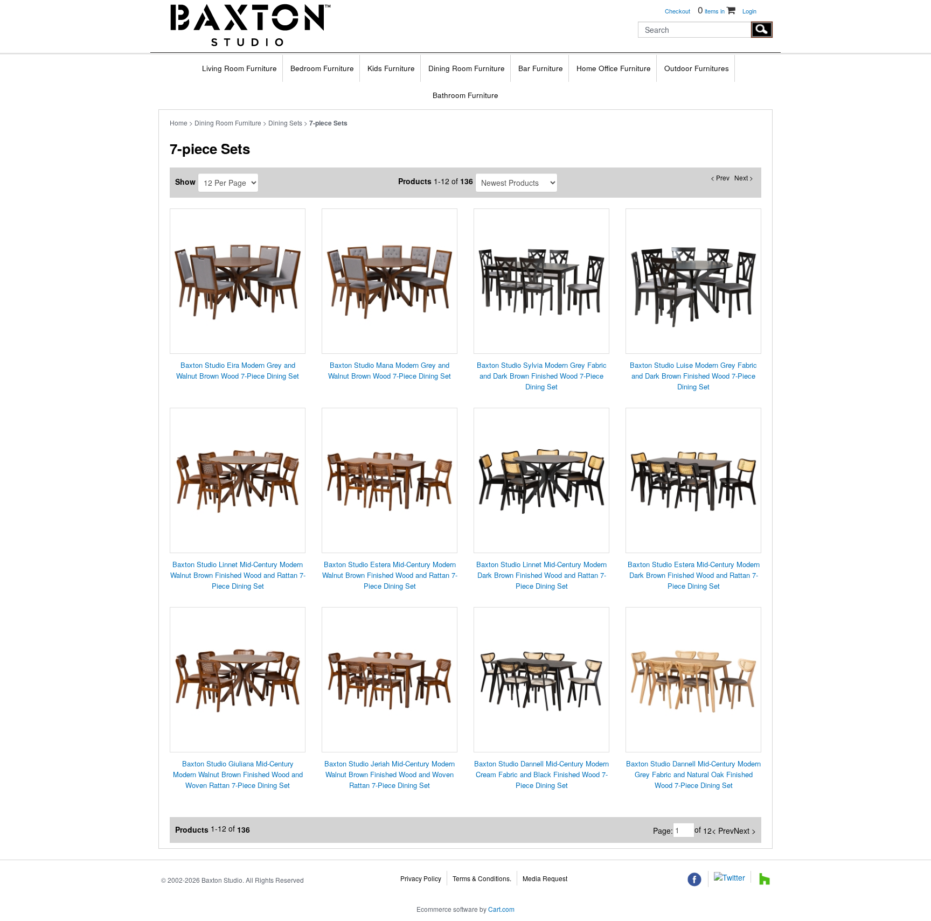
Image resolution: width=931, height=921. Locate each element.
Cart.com (501, 908)
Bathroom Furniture (465, 95)
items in (712, 10)
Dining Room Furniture (466, 68)
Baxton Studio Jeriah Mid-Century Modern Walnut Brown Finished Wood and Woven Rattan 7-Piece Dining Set (389, 774)
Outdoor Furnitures (696, 68)
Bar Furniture (540, 68)
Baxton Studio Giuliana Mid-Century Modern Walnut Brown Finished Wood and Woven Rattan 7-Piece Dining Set (238, 774)
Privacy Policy (420, 878)
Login (749, 10)
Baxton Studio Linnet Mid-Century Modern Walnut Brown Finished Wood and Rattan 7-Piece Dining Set (237, 575)
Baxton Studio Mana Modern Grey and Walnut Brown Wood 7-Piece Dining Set (389, 370)
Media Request (545, 878)
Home (178, 122)
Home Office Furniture (613, 68)
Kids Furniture (391, 68)
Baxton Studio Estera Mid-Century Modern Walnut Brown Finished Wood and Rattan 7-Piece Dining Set (389, 575)
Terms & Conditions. (482, 878)
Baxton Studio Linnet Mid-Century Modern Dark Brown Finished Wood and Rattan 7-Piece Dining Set (541, 575)
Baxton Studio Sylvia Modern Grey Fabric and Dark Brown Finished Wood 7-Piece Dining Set (542, 376)
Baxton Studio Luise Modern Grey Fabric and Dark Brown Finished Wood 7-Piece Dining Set (693, 376)
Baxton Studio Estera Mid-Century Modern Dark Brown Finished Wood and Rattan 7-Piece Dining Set (694, 575)
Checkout (677, 10)
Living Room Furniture (239, 68)
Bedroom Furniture (322, 68)
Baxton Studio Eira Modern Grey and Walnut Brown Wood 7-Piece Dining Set (237, 370)
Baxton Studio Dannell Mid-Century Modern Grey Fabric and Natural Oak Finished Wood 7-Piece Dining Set (693, 774)
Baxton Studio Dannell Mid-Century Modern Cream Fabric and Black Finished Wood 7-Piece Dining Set (541, 774)
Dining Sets (285, 122)
